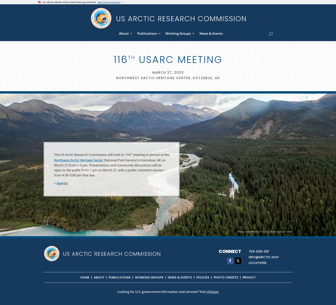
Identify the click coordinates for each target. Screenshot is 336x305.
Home (84, 277)
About (124, 33)
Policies (202, 277)
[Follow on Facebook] (230, 261)
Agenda (62, 183)
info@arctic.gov (264, 257)
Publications (147, 33)
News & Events (211, 33)
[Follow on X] (238, 261)
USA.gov (212, 292)
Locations (258, 263)
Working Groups (178, 33)
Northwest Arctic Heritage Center (78, 160)
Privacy (249, 277)
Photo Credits (226, 277)
